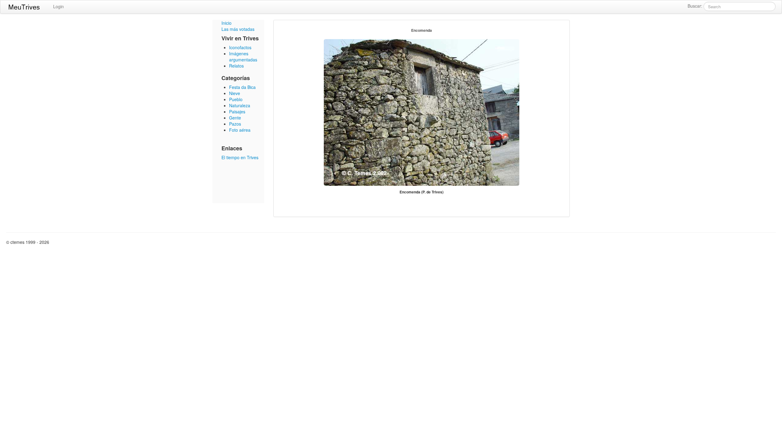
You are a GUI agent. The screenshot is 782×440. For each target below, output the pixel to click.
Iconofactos (240, 47)
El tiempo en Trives (239, 157)
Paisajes (237, 111)
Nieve (234, 93)
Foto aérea (239, 130)
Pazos (235, 124)
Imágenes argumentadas (243, 56)
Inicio (226, 23)
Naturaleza (239, 105)
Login (58, 6)
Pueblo (236, 99)
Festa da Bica (242, 87)
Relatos (236, 66)
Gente (235, 118)
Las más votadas (237, 29)
